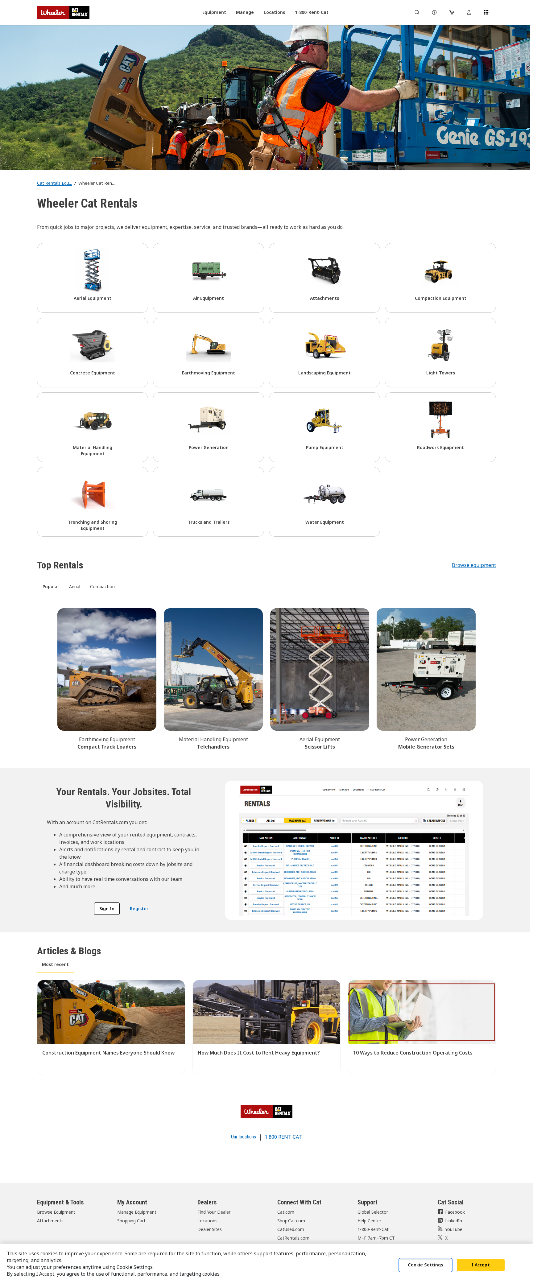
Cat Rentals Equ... (54, 183)
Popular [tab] (51, 586)
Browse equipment (474, 565)
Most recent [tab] (55, 964)
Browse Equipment (56, 1212)
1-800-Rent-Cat (373, 1229)
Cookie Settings (425, 1265)
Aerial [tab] (74, 586)
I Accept (481, 1265)
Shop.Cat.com (291, 1221)
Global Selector (372, 1212)
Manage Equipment (136, 1212)
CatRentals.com (293, 1238)
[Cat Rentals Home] (63, 12)
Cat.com (285, 1212)
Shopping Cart (131, 1221)
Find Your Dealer (213, 1212)
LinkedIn (453, 1221)
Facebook (455, 1212)
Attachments (50, 1221)
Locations (207, 1221)
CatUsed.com (290, 1229)
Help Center (369, 1221)
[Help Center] (434, 12)
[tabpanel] (266, 678)
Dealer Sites (209, 1229)
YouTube (453, 1229)
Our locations (243, 1137)
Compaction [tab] (102, 586)
